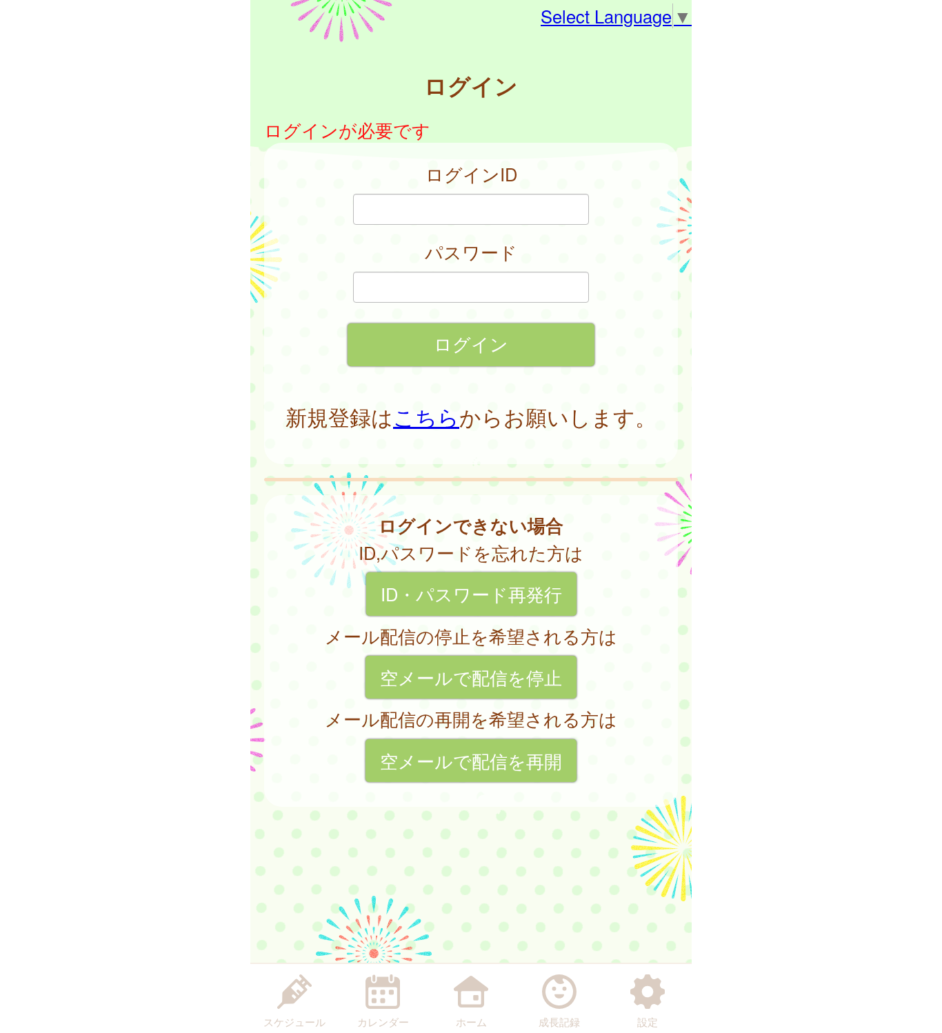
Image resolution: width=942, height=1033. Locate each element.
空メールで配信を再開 (471, 760)
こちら (426, 416)
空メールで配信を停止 (471, 677)
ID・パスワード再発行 (471, 593)
